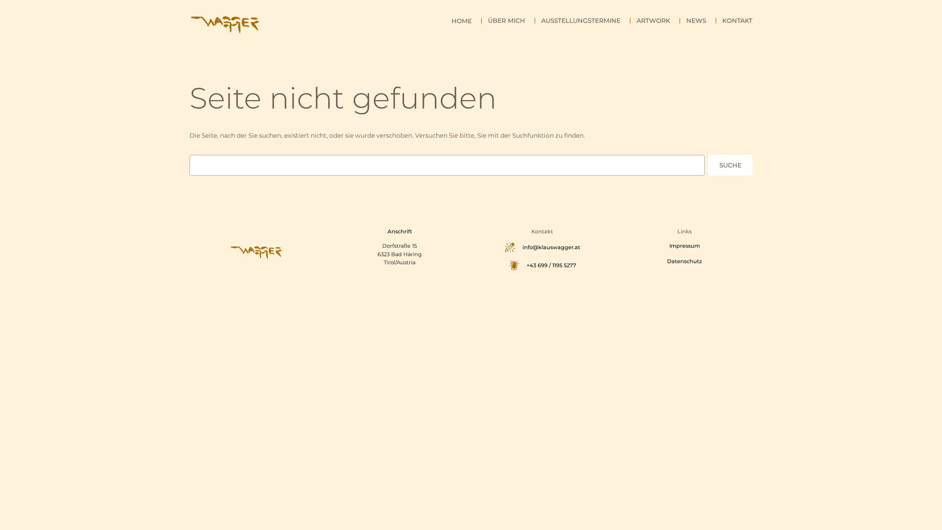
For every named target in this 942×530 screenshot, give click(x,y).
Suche (730, 165)
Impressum (684, 246)
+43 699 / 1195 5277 (551, 265)
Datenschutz (684, 261)
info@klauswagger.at (551, 247)
